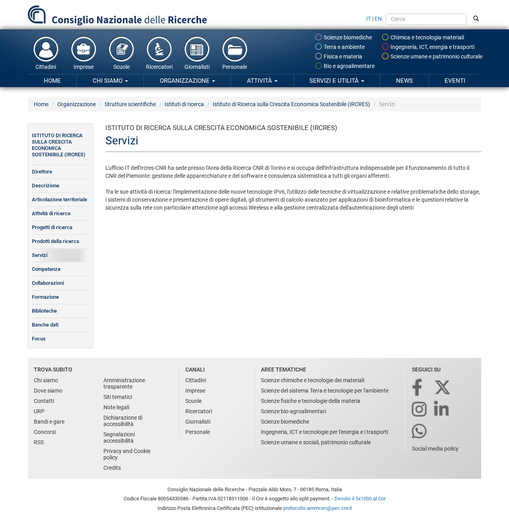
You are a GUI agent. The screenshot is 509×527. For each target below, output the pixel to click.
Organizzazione (185, 80)
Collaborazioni (48, 283)
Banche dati (45, 325)
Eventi (455, 80)
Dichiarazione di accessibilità (122, 420)
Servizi (39, 255)
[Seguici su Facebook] (418, 388)
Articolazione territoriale (59, 199)
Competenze (46, 269)
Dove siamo (48, 390)
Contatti (44, 401)
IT (368, 19)
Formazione (45, 297)
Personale (234, 67)
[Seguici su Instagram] (420, 410)
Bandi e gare (49, 421)
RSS (39, 442)
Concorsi (45, 432)
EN (378, 19)
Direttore (42, 172)
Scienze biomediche (347, 37)
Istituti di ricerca (184, 104)
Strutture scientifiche (130, 104)
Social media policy (435, 448)
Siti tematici (117, 397)
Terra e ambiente (343, 47)
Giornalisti (197, 67)
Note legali (116, 407)
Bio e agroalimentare (348, 66)
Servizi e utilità (334, 80)
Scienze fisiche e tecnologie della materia (310, 401)
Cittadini (45, 67)
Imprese (83, 67)
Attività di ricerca (51, 213)
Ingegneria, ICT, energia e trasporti (431, 47)
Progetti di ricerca (52, 227)
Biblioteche (44, 311)
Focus (39, 339)
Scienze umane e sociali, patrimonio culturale (316, 442)
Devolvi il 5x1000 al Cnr (360, 499)
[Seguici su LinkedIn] (442, 410)
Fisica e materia (342, 56)
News (404, 80)
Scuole (121, 67)
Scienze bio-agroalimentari (293, 411)
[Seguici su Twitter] (443, 388)
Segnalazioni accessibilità (119, 437)
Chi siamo (108, 80)
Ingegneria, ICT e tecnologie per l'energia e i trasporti (324, 432)
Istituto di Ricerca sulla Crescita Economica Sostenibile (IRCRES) (291, 104)
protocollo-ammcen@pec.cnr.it (317, 508)
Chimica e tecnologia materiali (426, 37)
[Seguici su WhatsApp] (420, 432)
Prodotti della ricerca (55, 241)
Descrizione (45, 186)
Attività (260, 80)
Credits (112, 468)
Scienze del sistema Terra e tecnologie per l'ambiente (325, 390)
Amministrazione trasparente (124, 383)
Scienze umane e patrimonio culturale (435, 56)
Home (52, 80)
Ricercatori (159, 67)
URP (39, 411)
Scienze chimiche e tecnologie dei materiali (312, 380)
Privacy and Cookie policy (126, 454)
